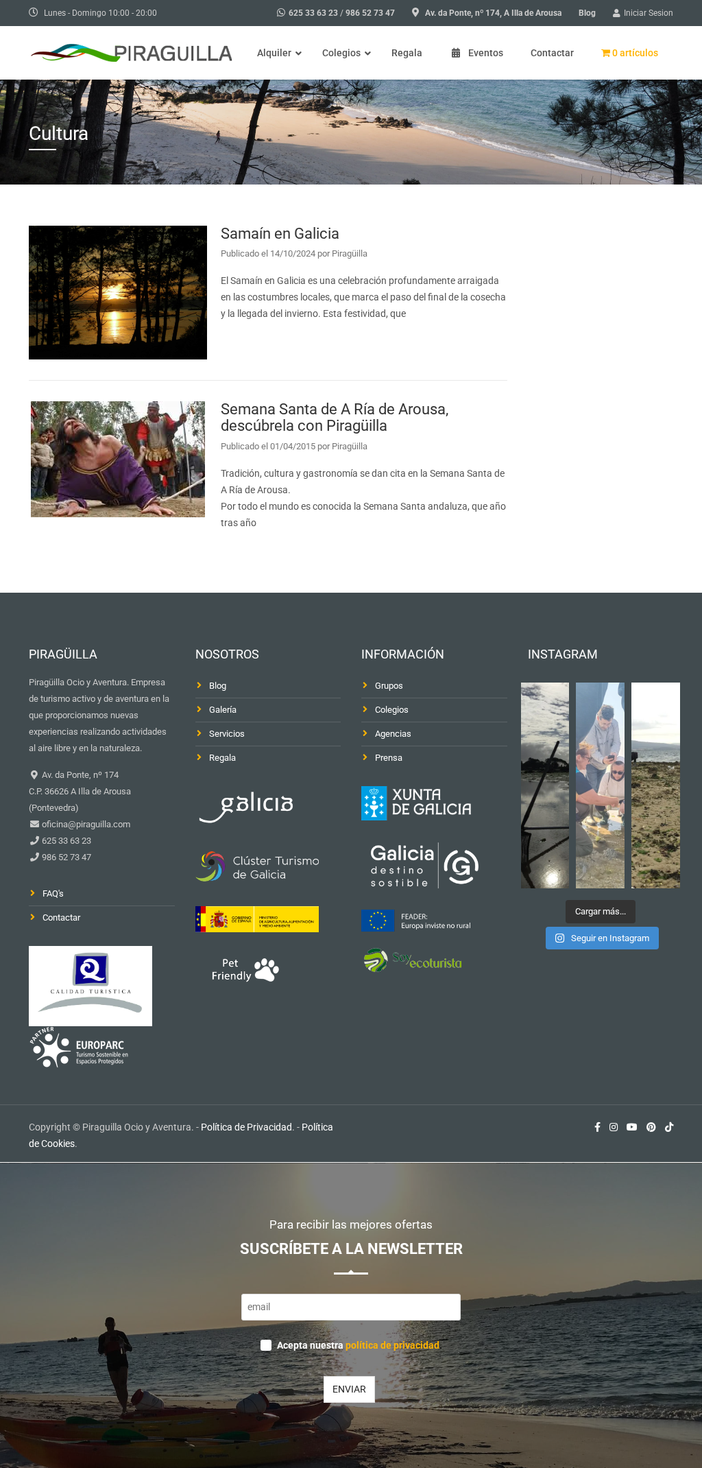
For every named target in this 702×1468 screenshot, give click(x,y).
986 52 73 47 (370, 13)
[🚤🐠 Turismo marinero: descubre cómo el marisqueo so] (655, 785)
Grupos (389, 685)
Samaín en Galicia (280, 233)
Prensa (388, 758)
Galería (223, 710)
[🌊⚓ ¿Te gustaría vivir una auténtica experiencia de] (545, 785)
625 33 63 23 (313, 13)
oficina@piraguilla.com (85, 824)
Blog (587, 13)
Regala (222, 758)
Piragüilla (349, 253)
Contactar (61, 917)
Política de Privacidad (246, 1127)
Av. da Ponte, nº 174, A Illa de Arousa (493, 13)
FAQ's (53, 893)
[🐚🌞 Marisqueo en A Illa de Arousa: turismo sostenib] (600, 785)
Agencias (393, 734)
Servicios (227, 734)
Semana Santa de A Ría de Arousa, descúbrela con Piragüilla (334, 417)
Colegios (392, 710)
